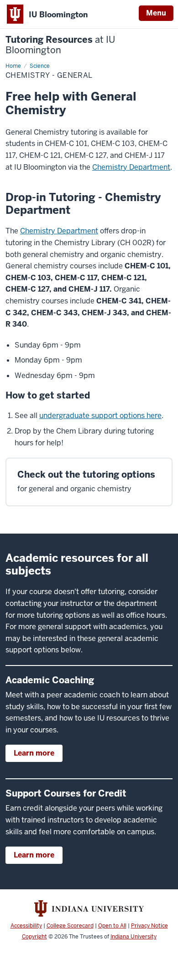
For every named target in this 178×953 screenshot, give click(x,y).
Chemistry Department (131, 167)
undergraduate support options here (100, 415)
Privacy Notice (149, 925)
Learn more (34, 753)
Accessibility (26, 925)
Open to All (112, 925)
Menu (156, 13)
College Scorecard (70, 925)
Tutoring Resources (60, 45)
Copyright (34, 936)
